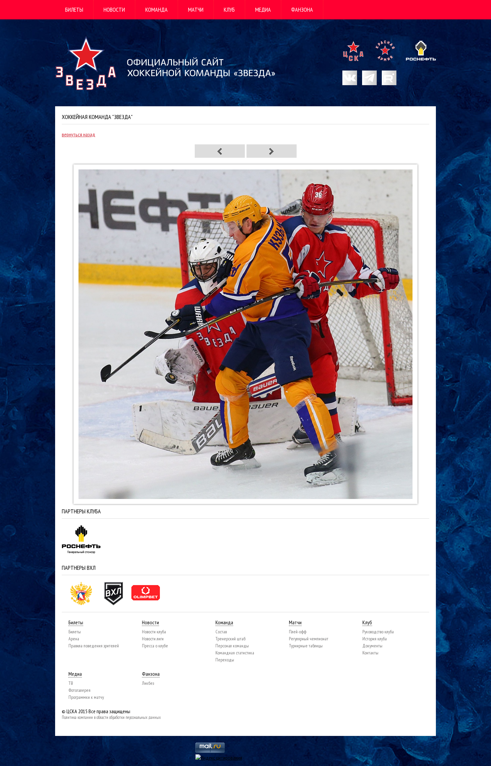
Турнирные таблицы (306, 646)
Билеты (74, 9)
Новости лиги (153, 639)
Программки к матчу (86, 697)
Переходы (224, 660)
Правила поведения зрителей (93, 646)
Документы (372, 646)
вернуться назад (78, 134)
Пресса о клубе (155, 646)
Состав (221, 632)
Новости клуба (154, 632)
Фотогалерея (79, 690)
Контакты (370, 653)
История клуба (374, 639)
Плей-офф (297, 632)
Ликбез (148, 683)
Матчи (195, 9)
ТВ (70, 683)
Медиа (263, 9)
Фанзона (302, 9)
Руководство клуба (378, 632)
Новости (114, 9)
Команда (156, 9)
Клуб (229, 9)
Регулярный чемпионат (308, 639)
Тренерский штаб (230, 639)
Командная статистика (234, 653)
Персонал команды (232, 646)
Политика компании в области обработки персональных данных (111, 717)
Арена (73, 639)
